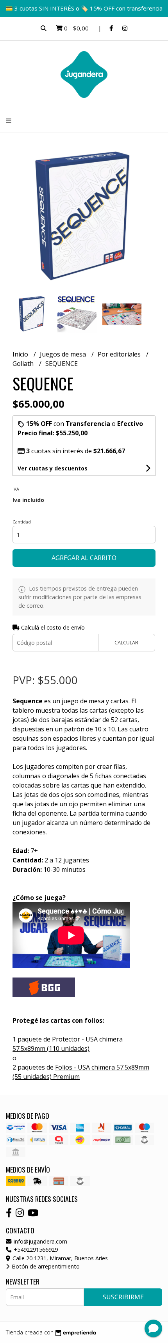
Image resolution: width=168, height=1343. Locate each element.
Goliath (24, 363)
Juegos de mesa (64, 354)
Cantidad (22, 522)
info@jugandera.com (39, 1241)
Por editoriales (120, 354)
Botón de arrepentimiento (45, 1266)
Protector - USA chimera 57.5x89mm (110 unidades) (68, 1044)
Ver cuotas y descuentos (53, 468)
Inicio (21, 354)
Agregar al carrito (84, 558)
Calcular (126, 642)
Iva (16, 489)
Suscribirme (123, 1297)
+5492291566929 (35, 1249)
